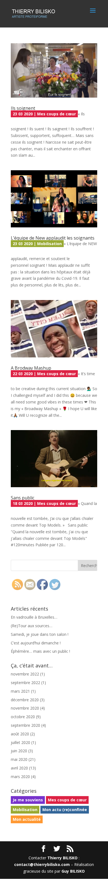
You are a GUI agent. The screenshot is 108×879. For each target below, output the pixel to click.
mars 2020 (20, 776)
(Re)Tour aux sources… (31, 625)
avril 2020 (19, 768)
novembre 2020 (25, 708)
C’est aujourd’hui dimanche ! (36, 643)
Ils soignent (23, 108)
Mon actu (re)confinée (64, 809)
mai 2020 (19, 759)
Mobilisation (49, 243)
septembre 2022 (25, 682)
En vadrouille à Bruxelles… (34, 617)
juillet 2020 (20, 742)
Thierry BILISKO (62, 857)
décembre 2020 (25, 699)
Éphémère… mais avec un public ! (40, 651)
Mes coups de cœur (56, 113)
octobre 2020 (23, 716)
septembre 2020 (25, 725)
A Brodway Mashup (31, 368)
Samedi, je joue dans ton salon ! (39, 634)
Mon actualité (27, 819)
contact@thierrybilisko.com (42, 864)
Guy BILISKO (73, 871)
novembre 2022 (25, 674)
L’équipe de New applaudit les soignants (52, 238)
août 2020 (20, 733)
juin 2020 (19, 750)
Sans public (22, 498)
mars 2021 (20, 691)
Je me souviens (28, 799)
